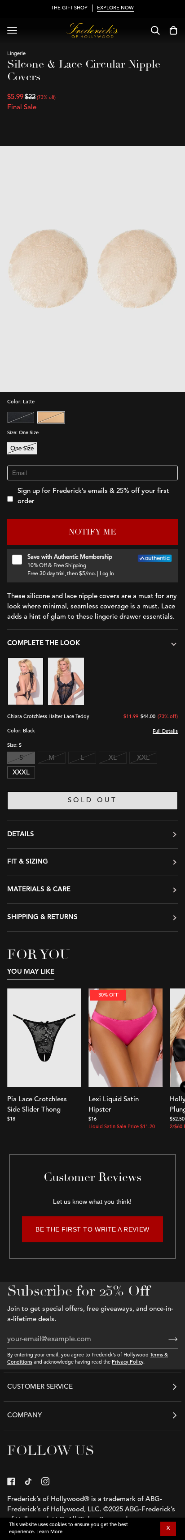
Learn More (49, 1532)
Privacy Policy (127, 1362)
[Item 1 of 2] (44, 1037)
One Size (22, 449)
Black (20, 417)
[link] (11, 1481)
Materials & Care (38, 889)
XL (113, 758)
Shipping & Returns (42, 917)
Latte (51, 417)
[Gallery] (44, 1037)
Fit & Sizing (27, 862)
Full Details (165, 731)
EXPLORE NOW (115, 8)
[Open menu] (12, 30)
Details (20, 834)
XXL (143, 758)
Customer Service (40, 1387)
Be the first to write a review (92, 1229)
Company (24, 1415)
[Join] (166, 1339)
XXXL (21, 773)
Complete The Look (43, 643)
